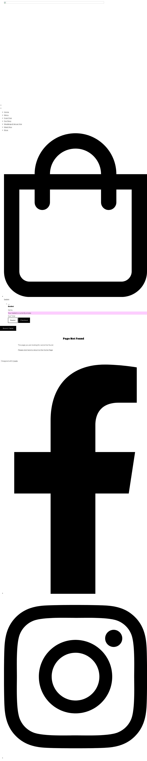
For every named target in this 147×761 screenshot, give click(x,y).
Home (6, 112)
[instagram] (75, 758)
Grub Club (8, 118)
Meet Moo (8, 127)
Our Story (7, 121)
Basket (13, 320)
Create (15, 361)
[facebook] (75, 593)
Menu (6, 115)
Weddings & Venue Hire (13, 124)
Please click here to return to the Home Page (35, 350)
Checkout (24, 320)
